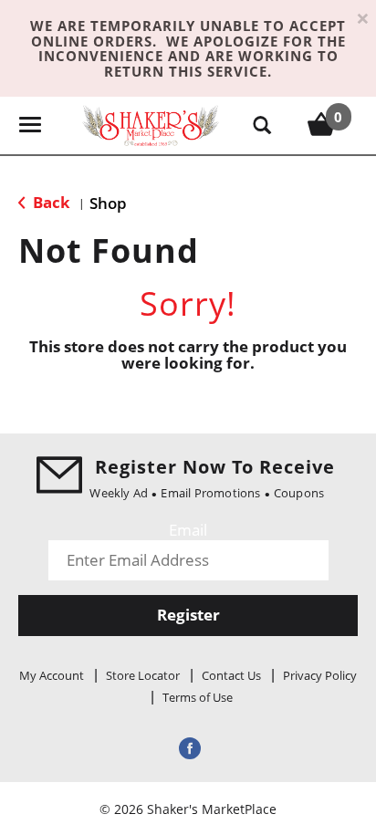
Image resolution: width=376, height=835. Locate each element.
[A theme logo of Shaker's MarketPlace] (150, 124)
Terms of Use (197, 697)
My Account (51, 675)
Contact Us (231, 675)
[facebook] (188, 747)
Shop (108, 203)
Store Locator (143, 675)
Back (49, 202)
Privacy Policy (320, 675)
